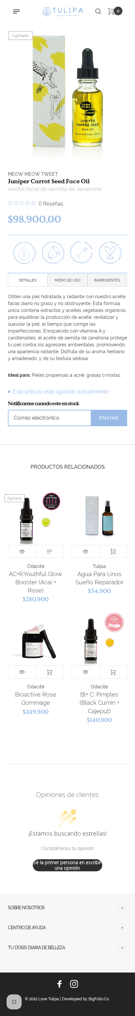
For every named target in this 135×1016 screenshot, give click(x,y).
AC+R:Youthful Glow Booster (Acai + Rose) (35, 582)
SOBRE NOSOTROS (26, 907)
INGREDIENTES (107, 280)
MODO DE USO (67, 280)
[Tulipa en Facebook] (60, 984)
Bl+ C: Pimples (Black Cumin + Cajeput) (99, 702)
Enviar (109, 418)
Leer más (49, 551)
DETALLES (28, 280)
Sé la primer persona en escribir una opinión (67, 865)
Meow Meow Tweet (33, 174)
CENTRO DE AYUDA (27, 927)
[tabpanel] (67, 90)
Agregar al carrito (113, 551)
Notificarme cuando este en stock (43, 403)
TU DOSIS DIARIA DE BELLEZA (36, 947)
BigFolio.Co (98, 999)
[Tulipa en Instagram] (74, 984)
